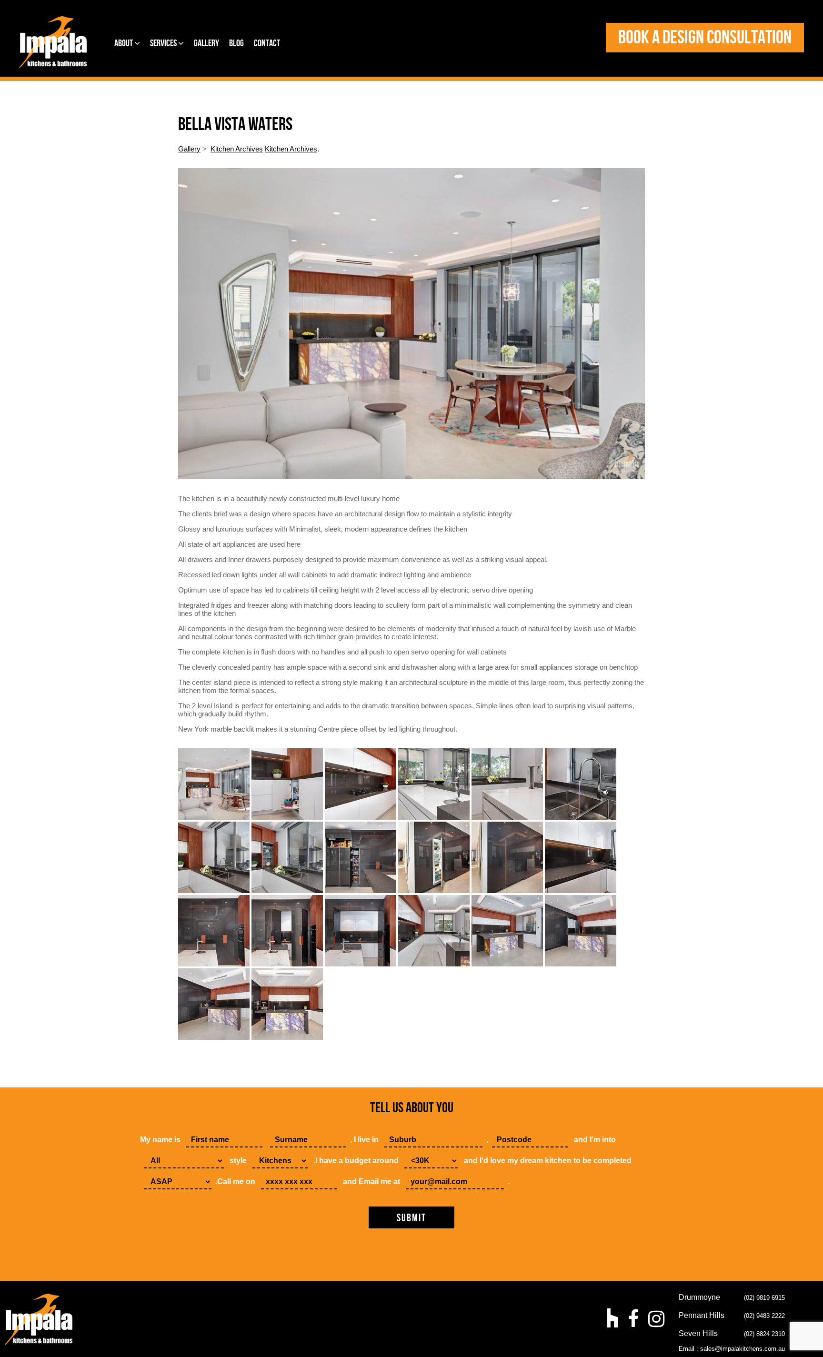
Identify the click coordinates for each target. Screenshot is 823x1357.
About (124, 43)
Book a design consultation (705, 37)
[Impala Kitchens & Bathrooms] (53, 42)
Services (164, 43)
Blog (236, 43)
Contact (267, 43)
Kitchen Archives (237, 149)
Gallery (206, 43)
